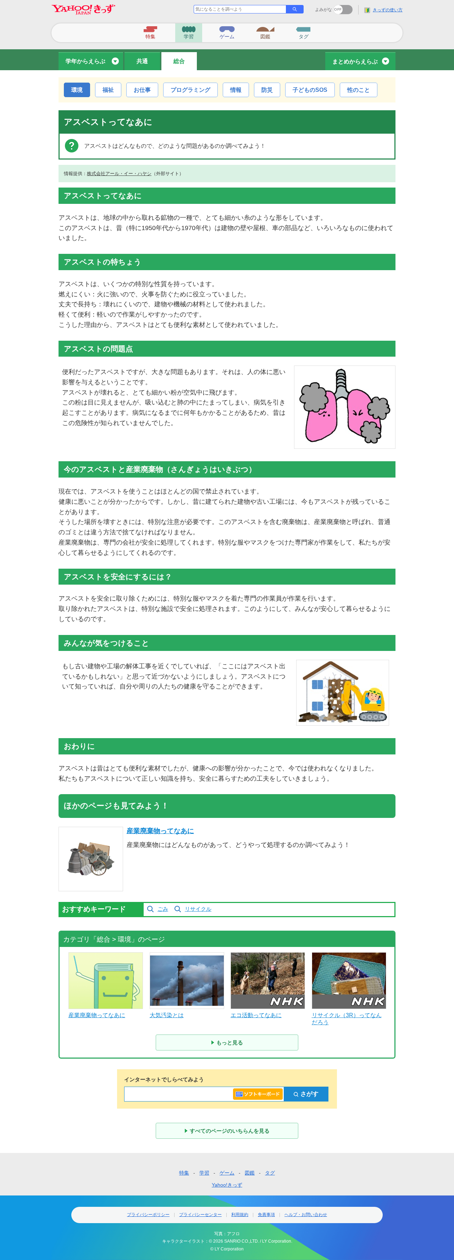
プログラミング (190, 90)
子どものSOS (310, 90)
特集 (184, 1173)
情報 (236, 90)
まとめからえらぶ (355, 61)
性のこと (358, 90)
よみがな (323, 9)
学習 (204, 1173)
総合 (179, 61)
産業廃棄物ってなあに (160, 831)
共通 (142, 61)
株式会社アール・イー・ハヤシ (119, 173)
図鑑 (250, 1173)
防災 (267, 90)
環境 (77, 90)
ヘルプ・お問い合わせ (305, 1214)
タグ (270, 1173)
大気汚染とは (167, 1015)
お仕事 (142, 90)
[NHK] (268, 980)
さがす (309, 1094)
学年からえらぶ (85, 61)
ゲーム (227, 1173)
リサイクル (198, 909)
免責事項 (266, 1214)
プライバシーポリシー (148, 1214)
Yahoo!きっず (227, 1185)
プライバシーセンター (200, 1214)
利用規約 (239, 1214)
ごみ (162, 909)
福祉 (108, 90)
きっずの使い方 (388, 10)
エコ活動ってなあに (256, 1015)
